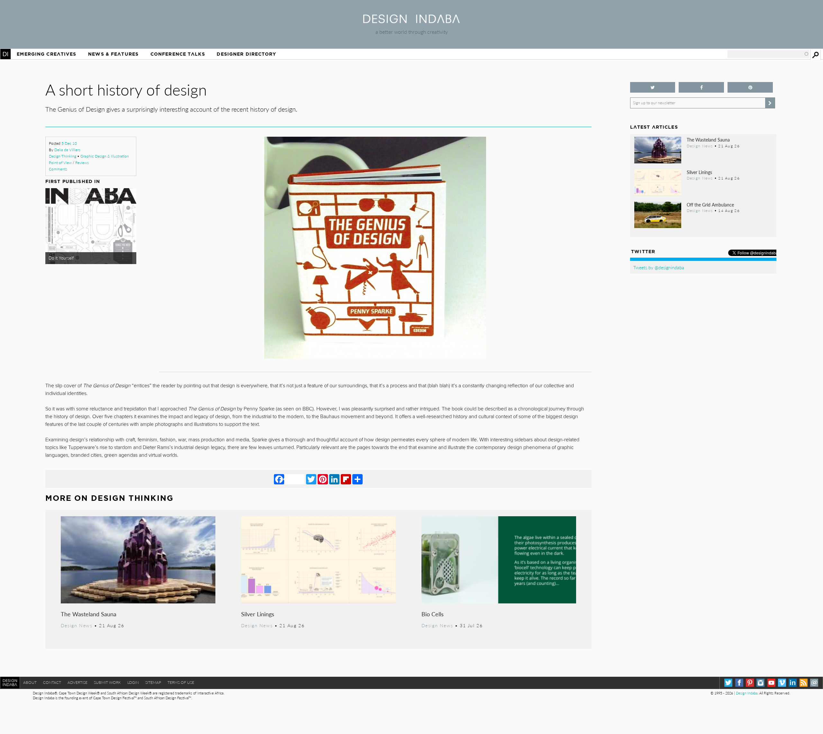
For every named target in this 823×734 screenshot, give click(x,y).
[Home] (411, 21)
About (30, 682)
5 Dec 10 (69, 143)
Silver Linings (257, 614)
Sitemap (153, 682)
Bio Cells (432, 614)
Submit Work (107, 682)
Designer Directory (246, 54)
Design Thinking (62, 156)
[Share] (357, 478)
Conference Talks (177, 54)
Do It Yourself (61, 258)
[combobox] (768, 54)
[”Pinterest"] (750, 87)
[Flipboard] (346, 478)
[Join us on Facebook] (701, 87)
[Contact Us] (814, 683)
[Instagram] (760, 683)
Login (133, 682)
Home (5, 54)
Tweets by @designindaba (658, 267)
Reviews (82, 162)
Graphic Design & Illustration (104, 156)
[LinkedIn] (334, 478)
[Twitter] (311, 478)
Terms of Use (180, 682)
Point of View (60, 162)
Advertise (77, 682)
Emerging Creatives (46, 54)
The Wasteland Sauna (88, 614)
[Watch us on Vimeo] (782, 683)
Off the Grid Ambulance (710, 204)
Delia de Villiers (67, 149)
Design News (76, 625)
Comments (58, 169)
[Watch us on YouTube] (771, 683)
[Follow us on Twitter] (652, 87)
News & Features (113, 54)
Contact (52, 682)
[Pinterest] (323, 478)
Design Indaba (746, 693)
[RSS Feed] (804, 683)
